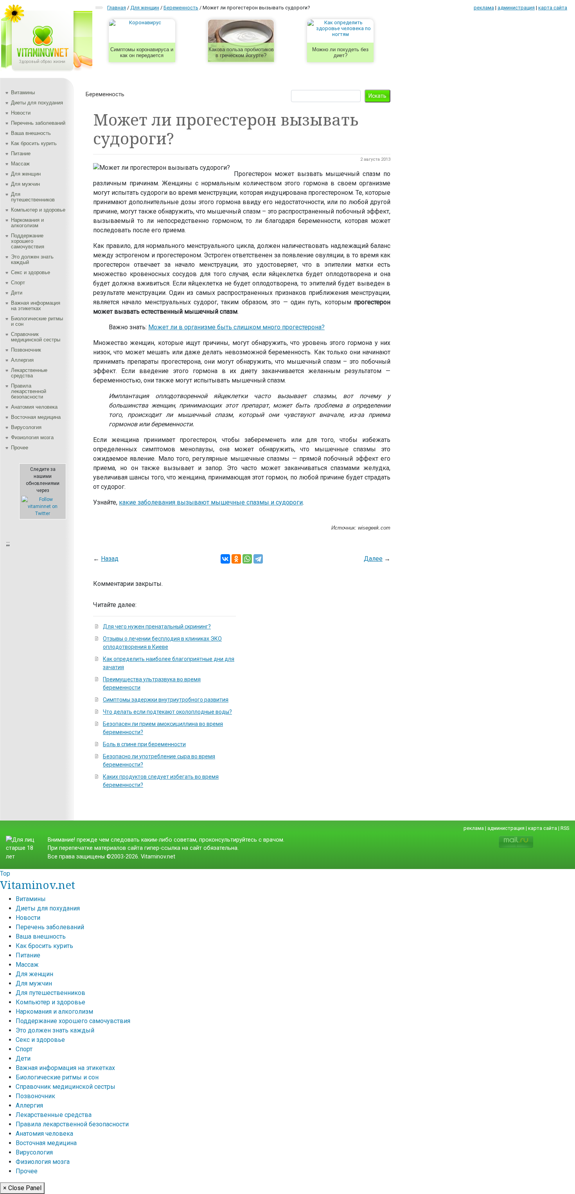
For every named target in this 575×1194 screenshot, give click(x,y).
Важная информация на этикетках (35, 305)
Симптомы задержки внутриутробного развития (165, 700)
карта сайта (552, 8)
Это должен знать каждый (32, 259)
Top (5, 873)
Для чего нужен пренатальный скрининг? (157, 626)
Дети (16, 293)
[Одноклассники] (236, 559)
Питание (21, 153)
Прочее (19, 448)
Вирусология (26, 427)
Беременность (105, 94)
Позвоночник (26, 350)
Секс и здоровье (30, 272)
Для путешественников (33, 197)
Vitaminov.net (37, 884)
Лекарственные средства (29, 373)
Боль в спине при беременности (144, 744)
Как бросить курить (34, 143)
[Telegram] (258, 559)
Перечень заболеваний (38, 123)
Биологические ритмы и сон (37, 321)
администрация (516, 8)
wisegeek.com (374, 528)
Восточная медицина (36, 417)
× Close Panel (22, 1188)
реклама (484, 8)
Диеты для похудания (37, 103)
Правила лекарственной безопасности (28, 391)
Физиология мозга (32, 437)
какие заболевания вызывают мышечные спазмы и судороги (211, 502)
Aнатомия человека (34, 407)
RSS (565, 828)
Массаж (20, 164)
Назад (110, 558)
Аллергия (22, 360)
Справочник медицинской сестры (35, 337)
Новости (21, 113)
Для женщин (26, 174)
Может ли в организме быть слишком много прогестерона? (236, 327)
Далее (373, 558)
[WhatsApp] (247, 559)
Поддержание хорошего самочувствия (27, 241)
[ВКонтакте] (225, 559)
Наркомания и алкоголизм (27, 222)
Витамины (23, 92)
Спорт (18, 282)
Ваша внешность (31, 133)
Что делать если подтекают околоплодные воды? (167, 712)
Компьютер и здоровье (38, 210)
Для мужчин (25, 184)
